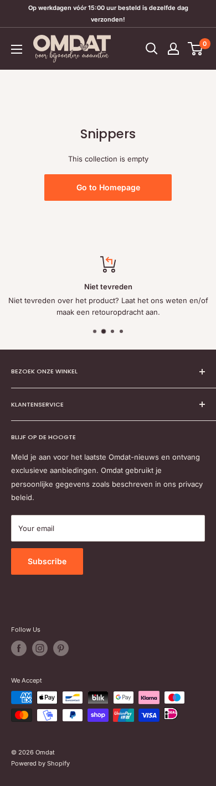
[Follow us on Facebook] (19, 648)
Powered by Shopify (40, 763)
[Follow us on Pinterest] (61, 648)
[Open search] (152, 49)
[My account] (173, 49)
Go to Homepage (108, 187)
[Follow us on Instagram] (40, 648)
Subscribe (47, 561)
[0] (196, 48)
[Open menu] (16, 49)
